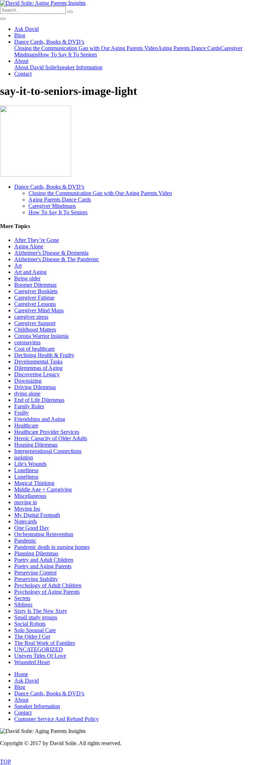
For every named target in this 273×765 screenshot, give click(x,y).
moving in (25, 502)
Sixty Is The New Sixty (40, 611)
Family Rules (29, 406)
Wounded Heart (32, 662)
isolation (23, 457)
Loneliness (26, 470)
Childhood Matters (35, 330)
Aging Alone (28, 246)
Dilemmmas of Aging (38, 368)
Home (21, 674)
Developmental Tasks (38, 362)
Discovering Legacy (37, 374)
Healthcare (26, 425)
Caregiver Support (34, 323)
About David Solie (35, 67)
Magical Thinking (34, 483)
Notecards (25, 521)
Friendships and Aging (39, 419)
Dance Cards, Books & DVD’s (49, 42)
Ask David (26, 29)
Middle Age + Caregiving (43, 489)
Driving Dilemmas (35, 387)
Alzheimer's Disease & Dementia (51, 253)
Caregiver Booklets (36, 291)
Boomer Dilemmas (35, 285)
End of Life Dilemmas (39, 400)
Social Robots (30, 624)
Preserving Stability (36, 579)
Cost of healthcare (34, 349)
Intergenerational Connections (47, 451)
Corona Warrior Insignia (41, 336)
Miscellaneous (30, 496)
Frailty (21, 413)
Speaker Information (79, 67)
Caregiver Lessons (35, 304)
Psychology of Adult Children (47, 585)
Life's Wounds (30, 464)
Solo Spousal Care (35, 630)
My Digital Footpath (37, 515)
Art (18, 266)
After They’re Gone (36, 240)
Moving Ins (27, 509)
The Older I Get (32, 637)
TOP (5, 762)
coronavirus (27, 342)
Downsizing (28, 381)
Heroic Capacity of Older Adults (50, 438)
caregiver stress (31, 317)
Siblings (23, 605)
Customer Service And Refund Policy (56, 719)
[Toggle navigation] (3, 19)
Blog (19, 35)
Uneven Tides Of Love (40, 656)
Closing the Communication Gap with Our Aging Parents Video (86, 48)
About (21, 61)
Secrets (22, 598)
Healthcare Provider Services (46, 432)
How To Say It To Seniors (67, 55)
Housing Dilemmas (36, 445)
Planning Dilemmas (36, 553)
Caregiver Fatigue (34, 298)
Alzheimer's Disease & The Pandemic (56, 259)
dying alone (27, 393)
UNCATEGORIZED (38, 649)
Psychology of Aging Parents (47, 592)
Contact (23, 74)
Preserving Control (35, 573)
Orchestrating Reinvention (43, 534)
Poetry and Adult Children (43, 560)
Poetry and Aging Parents (42, 566)
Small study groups (35, 617)
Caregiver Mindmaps (52, 206)
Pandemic (25, 541)
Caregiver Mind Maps (39, 310)
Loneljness (26, 477)
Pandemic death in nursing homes (52, 547)
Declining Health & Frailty (44, 355)
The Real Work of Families (44, 643)
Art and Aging (30, 272)
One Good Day (31, 528)
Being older (27, 278)
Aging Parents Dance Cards (189, 48)
